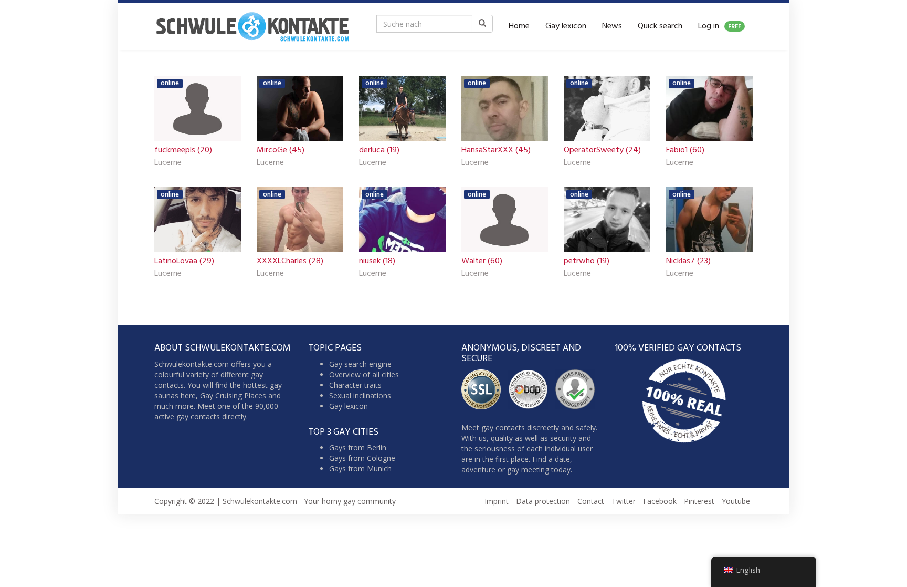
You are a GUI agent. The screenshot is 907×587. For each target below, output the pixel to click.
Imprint (496, 501)
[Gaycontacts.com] (252, 26)
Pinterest (699, 501)
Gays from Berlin (357, 447)
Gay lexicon (565, 26)
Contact (590, 501)
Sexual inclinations (360, 395)
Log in (719, 26)
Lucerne (168, 163)
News (612, 26)
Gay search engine (360, 364)
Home (519, 26)
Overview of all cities (364, 374)
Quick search (660, 26)
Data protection (543, 501)
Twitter (623, 501)
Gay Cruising (221, 395)
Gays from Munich (360, 468)
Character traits (355, 385)
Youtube (736, 501)
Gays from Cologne (362, 458)
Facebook (660, 501)
